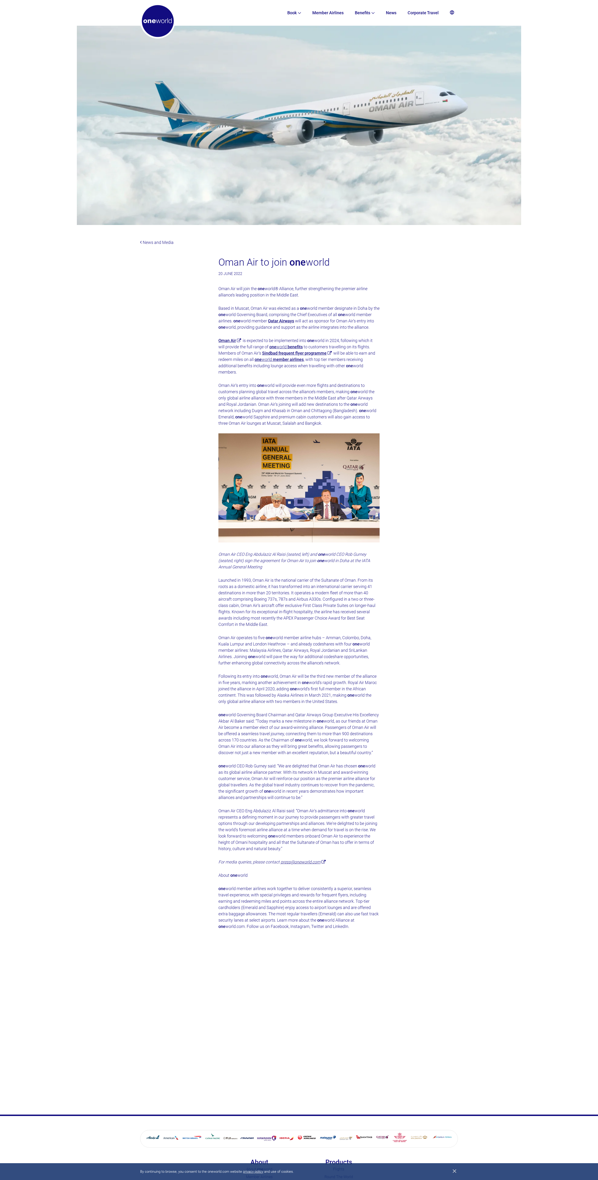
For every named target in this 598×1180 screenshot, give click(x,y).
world (286, 346)
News (391, 12)
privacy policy (253, 1171)
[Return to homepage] (157, 21)
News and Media (158, 242)
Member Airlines (328, 12)
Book (292, 12)
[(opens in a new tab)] (153, 1138)
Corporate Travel (423, 12)
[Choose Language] (452, 13)
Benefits (362, 12)
